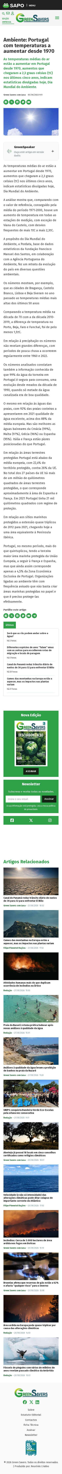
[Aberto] (57, 18)
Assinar (31, 771)
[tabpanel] (31, 662)
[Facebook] (5, 102)
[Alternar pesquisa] (3, 14)
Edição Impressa (6, 20)
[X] (11, 102)
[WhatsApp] (23, 102)
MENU (32, 5)
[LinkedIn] (17, 102)
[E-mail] (28, 102)
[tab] (9, 625)
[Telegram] (34, 615)
